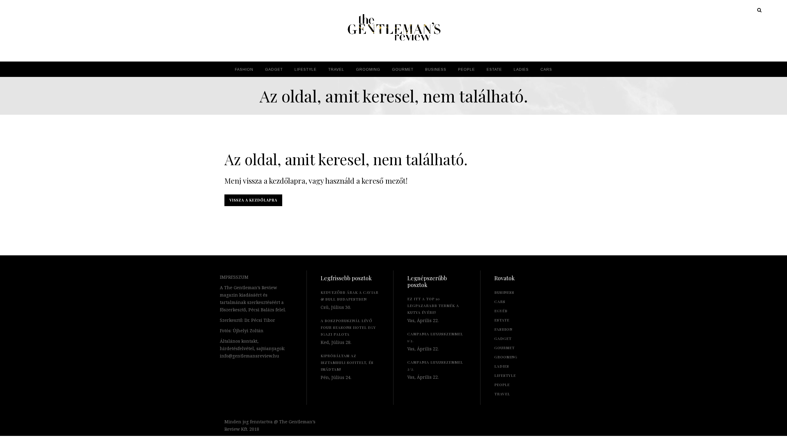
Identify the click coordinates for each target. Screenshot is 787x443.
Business (504, 292)
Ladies (501, 366)
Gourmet (504, 347)
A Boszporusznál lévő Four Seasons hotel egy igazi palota (348, 327)
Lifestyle (505, 375)
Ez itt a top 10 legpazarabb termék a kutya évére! (433, 305)
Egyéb (501, 310)
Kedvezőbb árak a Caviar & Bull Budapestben (349, 295)
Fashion (503, 329)
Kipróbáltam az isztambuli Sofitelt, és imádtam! (347, 362)
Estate (501, 319)
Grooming (505, 356)
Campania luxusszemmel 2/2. (435, 365)
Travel (502, 393)
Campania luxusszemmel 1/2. (435, 337)
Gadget (503, 338)
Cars (499, 301)
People (502, 384)
